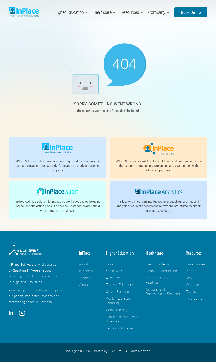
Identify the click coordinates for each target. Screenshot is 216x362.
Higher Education (69, 12)
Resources (130, 12)
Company (156, 12)
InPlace (84, 253)
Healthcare (102, 12)
